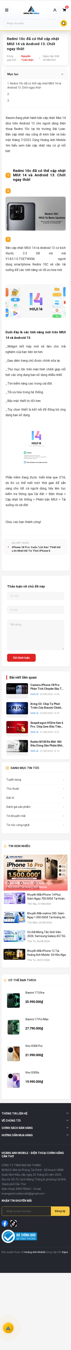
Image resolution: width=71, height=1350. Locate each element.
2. (9, 94)
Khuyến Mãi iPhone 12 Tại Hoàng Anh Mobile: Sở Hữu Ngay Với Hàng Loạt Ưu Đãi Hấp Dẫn (47, 953)
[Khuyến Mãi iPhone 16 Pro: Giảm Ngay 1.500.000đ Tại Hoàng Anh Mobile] (36, 873)
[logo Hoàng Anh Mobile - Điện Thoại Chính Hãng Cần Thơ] (31, 10)
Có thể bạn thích (22, 980)
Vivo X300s (32, 1072)
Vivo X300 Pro (34, 1045)
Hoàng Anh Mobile (34, 1252)
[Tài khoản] (55, 10)
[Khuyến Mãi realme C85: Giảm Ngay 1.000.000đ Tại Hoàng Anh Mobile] (14, 919)
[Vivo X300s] (13, 1080)
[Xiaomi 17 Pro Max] (13, 1027)
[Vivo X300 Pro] (13, 1054)
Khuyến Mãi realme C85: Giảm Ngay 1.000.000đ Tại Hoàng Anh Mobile (47, 915)
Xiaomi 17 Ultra (34, 992)
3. (9, 100)
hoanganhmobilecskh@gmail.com (23, 1193)
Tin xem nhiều (19, 846)
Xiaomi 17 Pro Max (37, 1019)
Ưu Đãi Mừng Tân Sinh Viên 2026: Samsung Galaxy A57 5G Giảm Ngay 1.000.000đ (46, 934)
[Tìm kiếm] (64, 23)
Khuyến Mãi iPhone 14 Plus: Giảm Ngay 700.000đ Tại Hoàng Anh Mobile (46, 897)
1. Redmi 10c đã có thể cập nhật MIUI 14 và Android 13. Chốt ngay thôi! (34, 85)
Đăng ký (60, 1211)
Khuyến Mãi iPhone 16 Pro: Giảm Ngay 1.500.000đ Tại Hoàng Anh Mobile (29, 885)
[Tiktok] (13, 1223)
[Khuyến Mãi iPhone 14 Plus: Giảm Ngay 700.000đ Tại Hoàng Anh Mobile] (14, 901)
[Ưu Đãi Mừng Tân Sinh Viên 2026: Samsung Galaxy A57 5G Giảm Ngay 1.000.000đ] (14, 938)
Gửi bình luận (21, 657)
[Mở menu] (6, 10)
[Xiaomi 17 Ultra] (13, 1000)
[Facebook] (5, 1223)
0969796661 (24, 1188)
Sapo (65, 1252)
